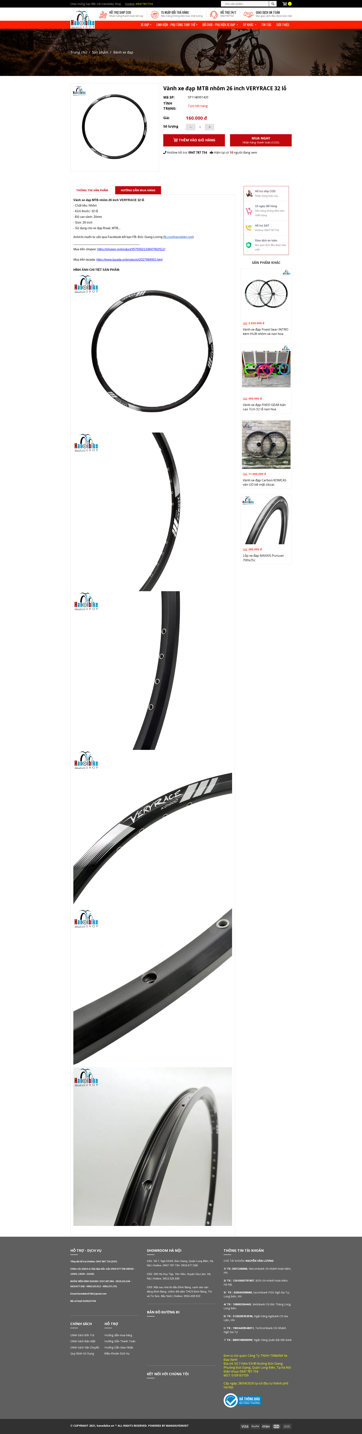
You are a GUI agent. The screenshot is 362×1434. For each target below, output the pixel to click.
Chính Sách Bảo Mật (82, 1341)
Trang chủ (78, 52)
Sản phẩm (100, 52)
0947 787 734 (197, 152)
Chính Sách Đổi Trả (82, 1335)
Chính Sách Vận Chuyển (84, 1347)
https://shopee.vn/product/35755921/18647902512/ (131, 249)
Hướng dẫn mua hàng (118, 1335)
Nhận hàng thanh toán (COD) (260, 140)
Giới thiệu (282, 24)
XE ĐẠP (145, 24)
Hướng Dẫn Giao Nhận (118, 1347)
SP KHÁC (248, 24)
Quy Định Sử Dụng (82, 1353)
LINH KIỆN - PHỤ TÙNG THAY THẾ (175, 24)
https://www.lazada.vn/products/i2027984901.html (129, 259)
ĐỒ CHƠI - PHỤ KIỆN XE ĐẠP (219, 24)
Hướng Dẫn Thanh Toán (119, 1341)
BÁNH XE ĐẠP (123, 52)
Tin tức (266, 24)
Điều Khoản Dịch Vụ (117, 1353)
